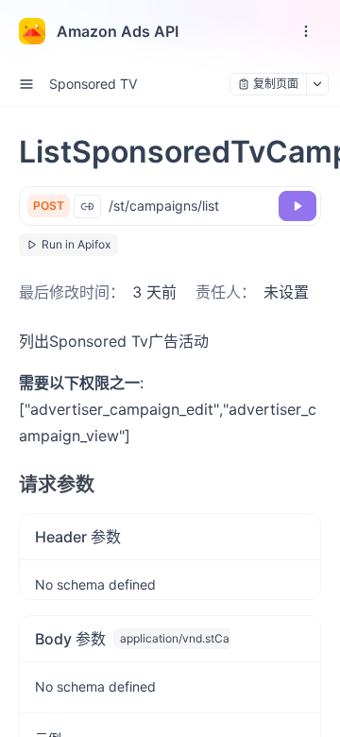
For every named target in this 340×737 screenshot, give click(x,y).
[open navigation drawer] (306, 31)
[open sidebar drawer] (26, 84)
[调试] (297, 206)
